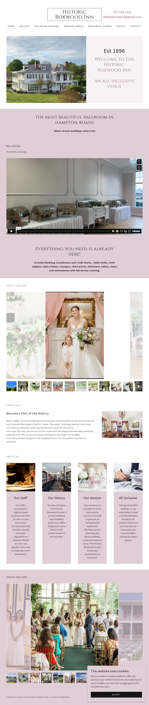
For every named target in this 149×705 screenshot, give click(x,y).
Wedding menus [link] (74, 26)
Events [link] (121, 26)
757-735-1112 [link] (122, 12)
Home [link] (11, 26)
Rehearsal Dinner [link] (100, 26)
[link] (74, 17)
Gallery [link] (24, 26)
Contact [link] (135, 26)
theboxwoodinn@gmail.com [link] (122, 17)
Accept (116, 695)
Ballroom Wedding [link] (46, 26)
